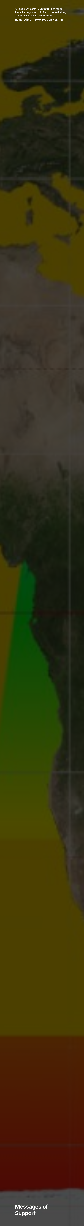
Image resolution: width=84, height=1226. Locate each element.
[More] (61, 20)
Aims (27, 19)
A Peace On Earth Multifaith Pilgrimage (38, 8)
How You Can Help (46, 19)
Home (19, 19)
